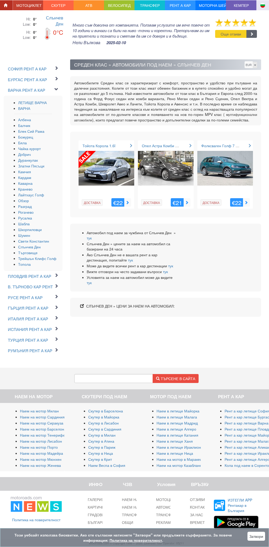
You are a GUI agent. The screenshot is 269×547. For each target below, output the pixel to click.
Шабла (24, 223)
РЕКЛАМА (164, 522)
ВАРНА (24, 108)
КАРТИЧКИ (97, 507)
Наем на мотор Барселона (43, 429)
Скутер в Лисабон (103, 423)
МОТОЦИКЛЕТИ (170, 499)
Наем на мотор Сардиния (42, 417)
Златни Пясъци (31, 165)
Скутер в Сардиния (104, 429)
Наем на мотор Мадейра (41, 453)
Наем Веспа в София (106, 465)
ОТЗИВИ (197, 499)
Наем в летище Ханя (175, 441)
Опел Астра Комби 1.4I (162, 145)
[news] (36, 502)
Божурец (25, 137)
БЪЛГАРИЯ (97, 522)
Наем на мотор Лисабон (41, 441)
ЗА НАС (196, 514)
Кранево (25, 189)
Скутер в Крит (100, 459)
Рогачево (26, 212)
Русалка (25, 218)
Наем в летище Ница (175, 453)
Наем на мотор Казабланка (180, 465)
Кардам (24, 177)
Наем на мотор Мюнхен (40, 459)
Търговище (28, 252)
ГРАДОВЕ (96, 514)
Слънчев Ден (54, 21)
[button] (28, 5)
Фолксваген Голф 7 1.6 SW (224, 145)
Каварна (25, 183)
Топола (24, 264)
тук (89, 238)
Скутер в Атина (101, 441)
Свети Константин (33, 241)
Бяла (22, 142)
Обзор (23, 200)
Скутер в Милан (102, 435)
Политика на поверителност (36, 519)
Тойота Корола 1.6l (98, 145)
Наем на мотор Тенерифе (42, 435)
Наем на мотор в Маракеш (180, 459)
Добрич (24, 154)
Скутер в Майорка (103, 417)
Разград (25, 206)
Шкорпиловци (30, 229)
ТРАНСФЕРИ (167, 514)
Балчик (24, 125)
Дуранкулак (28, 160)
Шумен (24, 235)
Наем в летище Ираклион (179, 447)
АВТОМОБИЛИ (169, 507)
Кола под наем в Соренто (247, 465)
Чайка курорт (29, 148)
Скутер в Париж (101, 447)
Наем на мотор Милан (39, 410)
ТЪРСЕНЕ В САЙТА (177, 378)
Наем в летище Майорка (178, 410)
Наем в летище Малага (177, 417)
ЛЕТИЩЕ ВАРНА (32, 102)
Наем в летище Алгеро (176, 429)
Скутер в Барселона (105, 410)
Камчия (24, 171)
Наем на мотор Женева (40, 465)
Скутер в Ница (100, 453)
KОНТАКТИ (200, 507)
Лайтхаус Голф (31, 194)
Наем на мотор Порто (39, 447)
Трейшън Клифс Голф (37, 258)
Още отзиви (231, 34)
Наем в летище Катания (177, 435)
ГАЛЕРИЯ (96, 499)
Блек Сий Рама (31, 131)
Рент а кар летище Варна (246, 423)
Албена (24, 119)
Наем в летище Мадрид (177, 423)
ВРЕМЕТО (199, 522)
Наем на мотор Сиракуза (41, 423)
